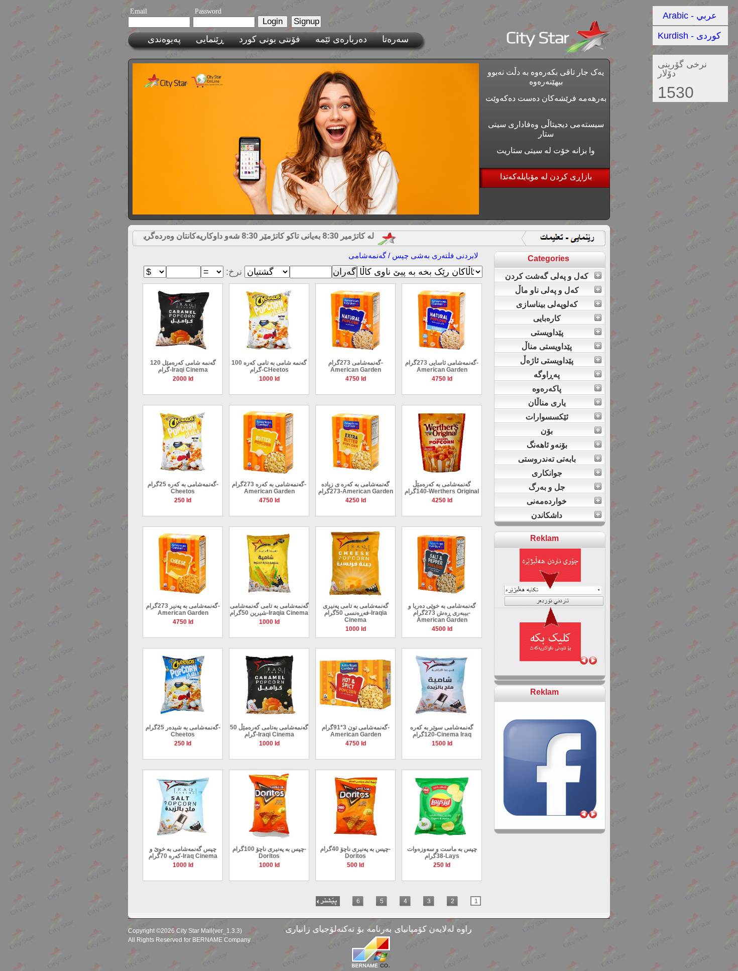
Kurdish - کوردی (689, 36)
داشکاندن (546, 515)
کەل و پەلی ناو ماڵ (547, 290)
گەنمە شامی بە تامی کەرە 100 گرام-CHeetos (269, 366)
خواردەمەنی (547, 501)
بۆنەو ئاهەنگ (547, 445)
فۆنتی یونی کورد (269, 39)
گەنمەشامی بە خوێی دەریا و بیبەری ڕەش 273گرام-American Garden (442, 612)
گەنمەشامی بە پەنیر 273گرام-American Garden (183, 609)
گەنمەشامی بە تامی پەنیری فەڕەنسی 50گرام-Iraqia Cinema (356, 612)
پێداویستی (547, 332)
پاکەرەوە (546, 388)
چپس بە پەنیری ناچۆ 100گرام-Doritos (269, 852)
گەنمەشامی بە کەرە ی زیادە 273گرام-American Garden (355, 488)
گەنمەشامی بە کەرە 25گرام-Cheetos (183, 488)
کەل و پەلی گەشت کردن (546, 276)
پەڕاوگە (547, 374)
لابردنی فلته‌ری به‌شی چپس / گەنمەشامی (413, 255)
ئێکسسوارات (547, 416)
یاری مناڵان (547, 402)
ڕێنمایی (210, 39)
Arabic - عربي (690, 16)
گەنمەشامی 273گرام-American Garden (355, 366)
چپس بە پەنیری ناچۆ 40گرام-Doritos (355, 852)
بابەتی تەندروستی (547, 459)
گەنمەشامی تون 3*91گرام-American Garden (356, 731)
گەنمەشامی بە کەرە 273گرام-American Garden (269, 488)
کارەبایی (547, 318)
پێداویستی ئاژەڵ (546, 360)
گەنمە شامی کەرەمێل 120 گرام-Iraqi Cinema (183, 366)
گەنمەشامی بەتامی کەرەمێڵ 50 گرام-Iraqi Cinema (269, 731)
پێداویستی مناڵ (547, 346)
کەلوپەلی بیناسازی (547, 304)
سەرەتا (395, 39)
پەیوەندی (164, 39)
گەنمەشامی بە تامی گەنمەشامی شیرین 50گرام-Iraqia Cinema (269, 609)
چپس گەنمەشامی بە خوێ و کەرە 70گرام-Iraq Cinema (183, 852)
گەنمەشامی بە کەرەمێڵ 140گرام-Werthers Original (442, 488)
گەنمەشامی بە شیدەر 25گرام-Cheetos (183, 731)
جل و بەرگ (547, 487)
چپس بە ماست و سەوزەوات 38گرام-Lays (442, 852)
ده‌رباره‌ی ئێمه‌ (341, 39)
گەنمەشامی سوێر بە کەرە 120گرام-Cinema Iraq (441, 731)
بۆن (547, 430)
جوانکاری (547, 473)
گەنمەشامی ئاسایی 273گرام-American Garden (441, 366)
